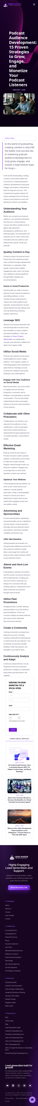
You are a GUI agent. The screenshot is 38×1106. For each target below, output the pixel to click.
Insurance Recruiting (12, 996)
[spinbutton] (15, 718)
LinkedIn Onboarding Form (14, 1031)
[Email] (30, 1085)
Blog (6, 1024)
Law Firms (8, 947)
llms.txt (7, 1101)
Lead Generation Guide (12, 1027)
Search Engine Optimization (14, 989)
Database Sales (10, 1002)
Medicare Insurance (11, 954)
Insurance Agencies (11, 944)
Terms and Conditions (22, 1098)
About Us (8, 909)
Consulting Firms (10, 934)
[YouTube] (7, 1085)
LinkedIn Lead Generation (13, 986)
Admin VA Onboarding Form (14, 1041)
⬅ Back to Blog (9, 138)
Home (7, 905)
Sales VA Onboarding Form (14, 1038)
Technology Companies (13, 971)
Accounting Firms (11, 930)
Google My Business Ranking (15, 992)
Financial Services (11, 937)
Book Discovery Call (19, 887)
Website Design (10, 999)
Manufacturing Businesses (14, 950)
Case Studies (9, 915)
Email (13, 706)
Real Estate (9, 961)
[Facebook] (24, 1085)
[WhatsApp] (19, 1085)
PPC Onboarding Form (12, 1044)
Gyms (7, 940)
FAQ (6, 1017)
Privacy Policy (9, 1098)
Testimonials (9, 1021)
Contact (7, 919)
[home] (12, 4)
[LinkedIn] (13, 1085)
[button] (34, 4)
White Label (9, 1006)
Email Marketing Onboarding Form (16, 1053)
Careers (8, 912)
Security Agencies (11, 967)
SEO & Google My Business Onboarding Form (18, 1049)
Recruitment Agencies (12, 964)
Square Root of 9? (17, 714)
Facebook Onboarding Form (14, 1034)
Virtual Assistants (11, 982)
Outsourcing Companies (13, 957)
